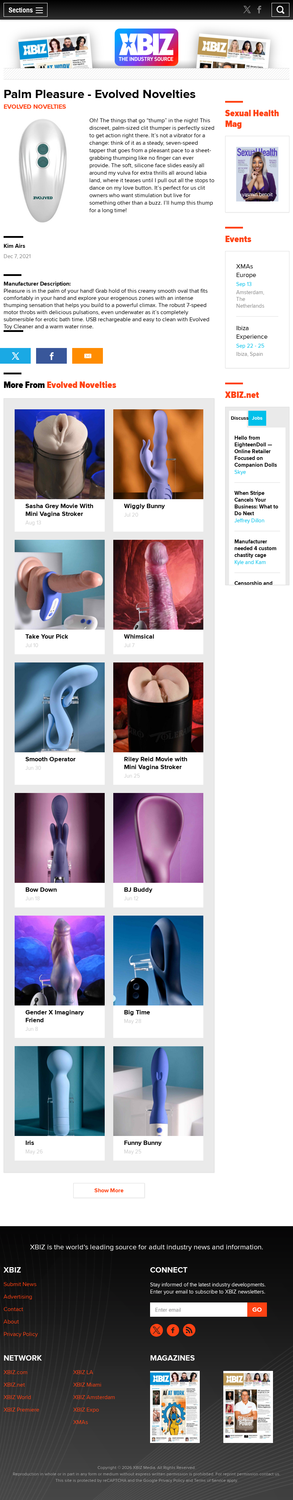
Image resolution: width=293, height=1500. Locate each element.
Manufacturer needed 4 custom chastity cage (255, 548)
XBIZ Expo (86, 1410)
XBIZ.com (16, 1372)
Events (238, 239)
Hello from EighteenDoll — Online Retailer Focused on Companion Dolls (255, 451)
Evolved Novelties (35, 106)
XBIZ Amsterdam (94, 1397)
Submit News (20, 1284)
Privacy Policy (21, 1334)
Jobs (257, 417)
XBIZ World (17, 1397)
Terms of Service (210, 1480)
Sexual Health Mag (252, 118)
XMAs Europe (246, 270)
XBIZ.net (242, 395)
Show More (109, 1190)
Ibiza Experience (252, 332)
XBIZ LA (83, 1372)
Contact (13, 1309)
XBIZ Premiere (21, 1410)
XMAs (80, 1422)
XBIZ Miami (87, 1385)
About (11, 1321)
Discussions (239, 417)
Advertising (18, 1296)
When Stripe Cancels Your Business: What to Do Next (256, 503)
